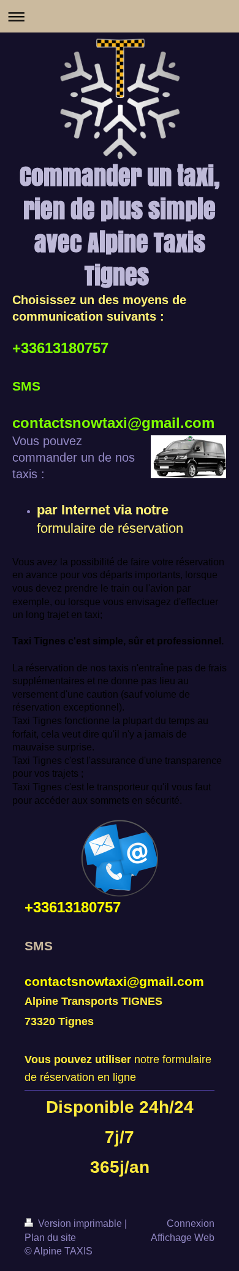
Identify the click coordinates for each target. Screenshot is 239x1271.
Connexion (190, 1223)
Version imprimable (80, 1223)
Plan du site (50, 1237)
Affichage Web (182, 1237)
